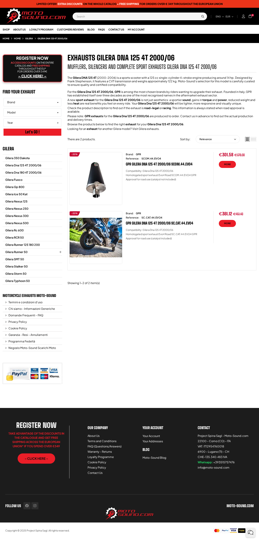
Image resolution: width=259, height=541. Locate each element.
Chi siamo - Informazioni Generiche (31, 309)
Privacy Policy (17, 322)
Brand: (130, 154)
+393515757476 (224, 462)
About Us (94, 436)
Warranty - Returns (100, 451)
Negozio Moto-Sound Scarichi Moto (32, 348)
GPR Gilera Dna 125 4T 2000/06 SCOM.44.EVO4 (159, 164)
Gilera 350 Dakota (17, 158)
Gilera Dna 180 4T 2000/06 (23, 172)
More (227, 164)
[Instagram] (34, 505)
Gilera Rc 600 (14, 230)
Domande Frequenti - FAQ (25, 315)
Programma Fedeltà (21, 341)
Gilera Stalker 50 (16, 266)
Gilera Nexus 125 (16, 201)
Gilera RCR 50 (14, 237)
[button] (36, 458)
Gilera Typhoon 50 (17, 281)
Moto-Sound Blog (154, 457)
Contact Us (95, 473)
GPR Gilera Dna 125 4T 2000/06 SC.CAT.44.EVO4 (159, 223)
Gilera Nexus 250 (16, 208)
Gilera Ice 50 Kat (16, 194)
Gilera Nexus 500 (17, 223)
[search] (202, 16)
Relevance (205, 139)
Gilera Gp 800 (14, 187)
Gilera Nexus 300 (17, 216)
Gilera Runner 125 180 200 (22, 245)
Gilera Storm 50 (15, 273)
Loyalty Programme (101, 457)
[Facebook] (26, 505)
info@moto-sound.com (213, 467)
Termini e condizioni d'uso (25, 302)
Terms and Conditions (102, 441)
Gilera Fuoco (13, 180)
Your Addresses (153, 441)
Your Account (151, 436)
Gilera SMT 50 (14, 259)
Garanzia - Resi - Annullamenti (28, 335)
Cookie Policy (17, 328)
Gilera (8, 148)
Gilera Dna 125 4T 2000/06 (23, 165)
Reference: (132, 158)
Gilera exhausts (148, 129)
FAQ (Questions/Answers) (105, 446)
